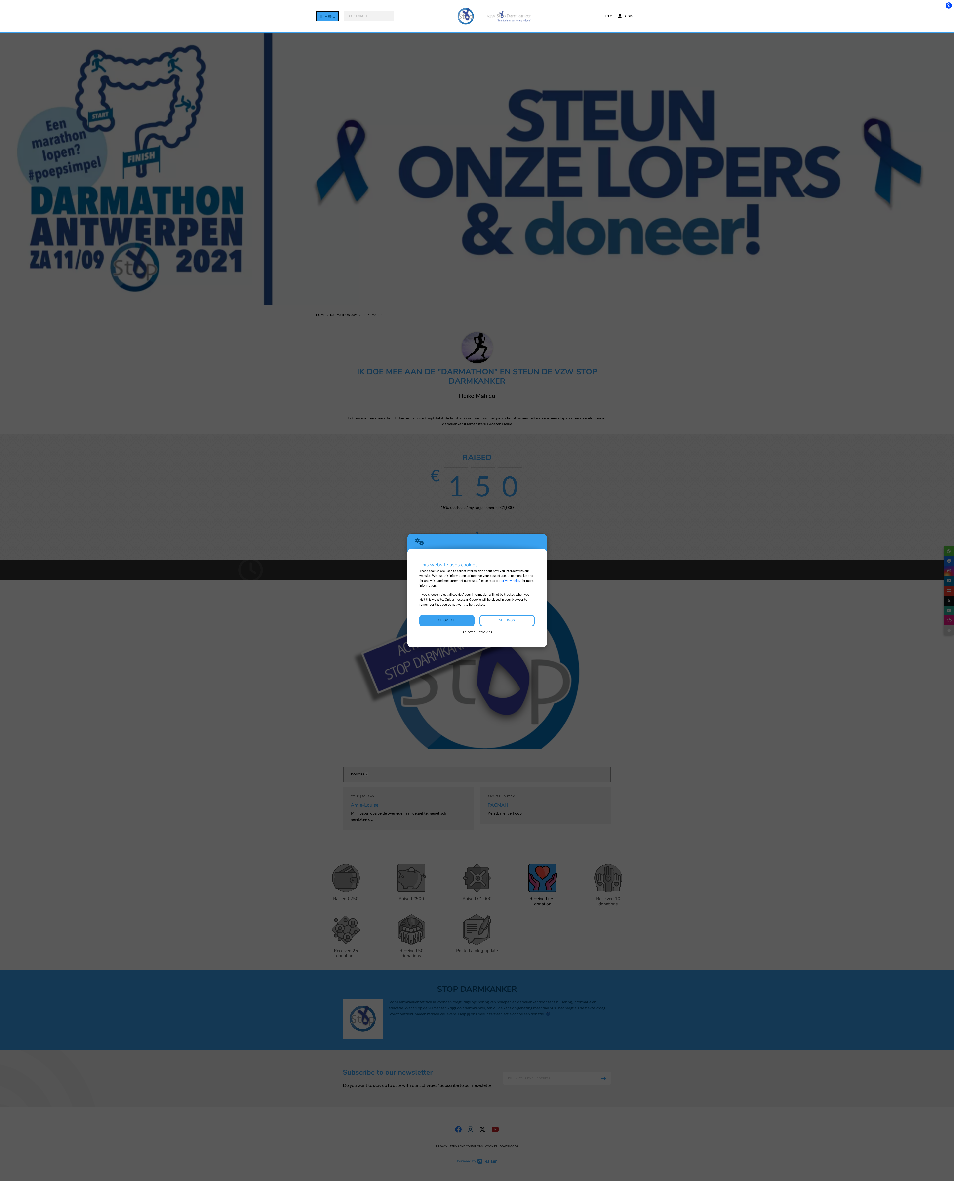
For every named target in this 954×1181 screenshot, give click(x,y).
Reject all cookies (477, 632)
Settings (507, 620)
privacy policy (511, 581)
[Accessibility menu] (949, 5)
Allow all (446, 620)
